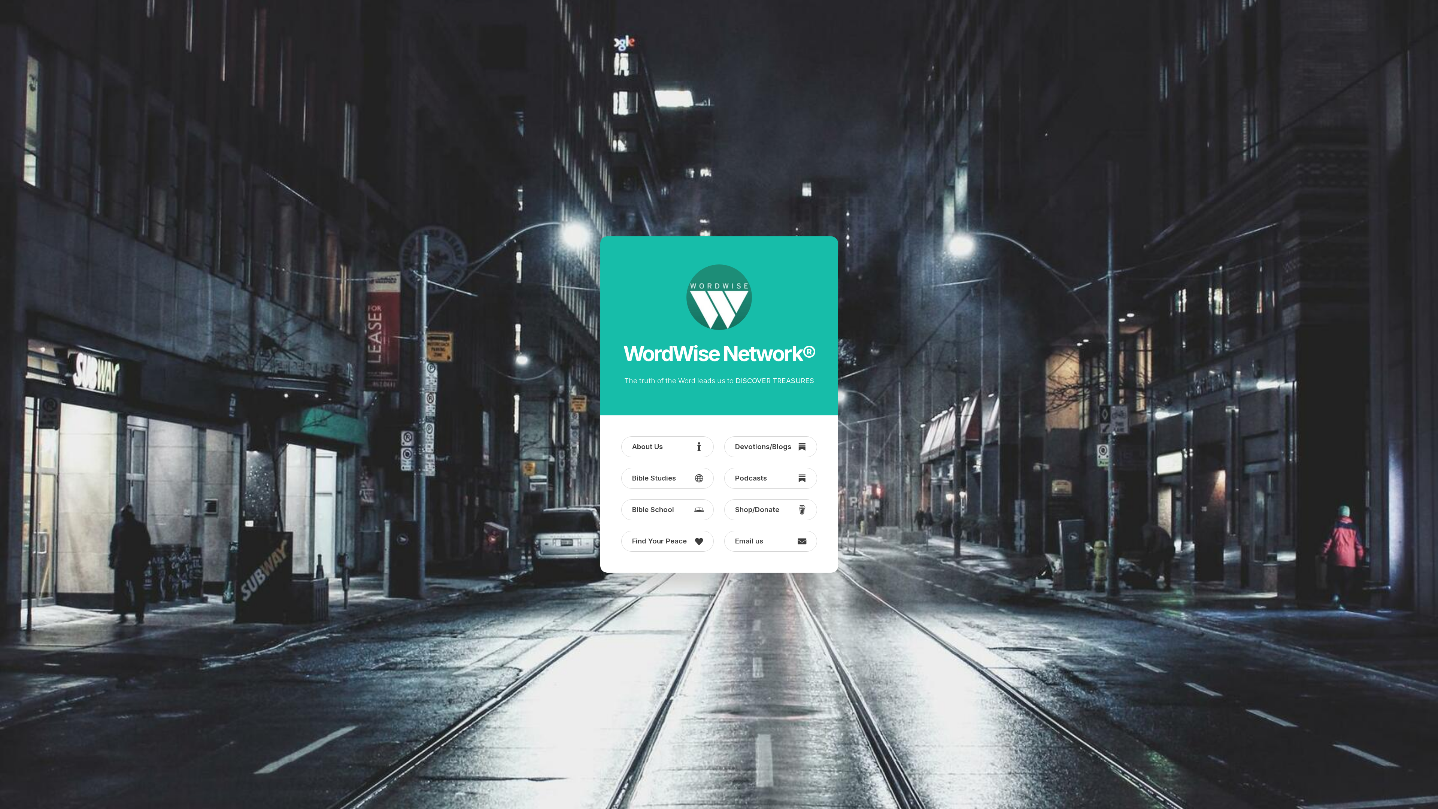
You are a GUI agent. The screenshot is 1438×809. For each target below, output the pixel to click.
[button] (667, 446)
